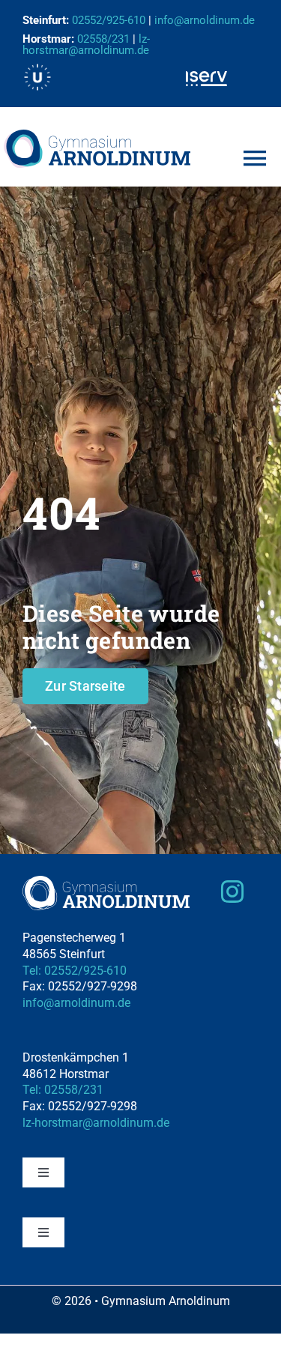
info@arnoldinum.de (76, 1003)
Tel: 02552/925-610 (74, 970)
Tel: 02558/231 (62, 1090)
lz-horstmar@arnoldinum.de (86, 44)
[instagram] (232, 891)
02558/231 (103, 39)
